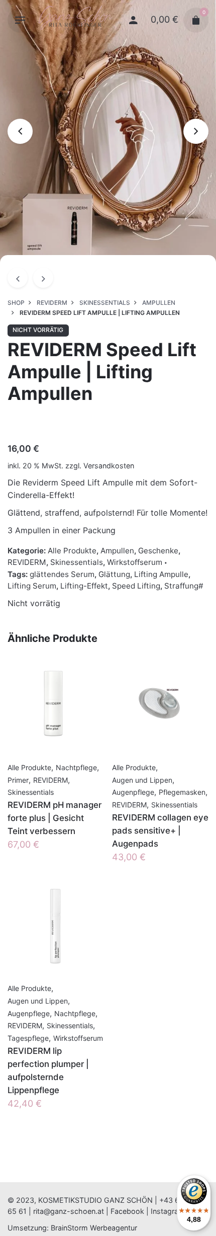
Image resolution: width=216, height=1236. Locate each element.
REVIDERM (27, 562)
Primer (18, 780)
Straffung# (183, 586)
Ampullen (117, 550)
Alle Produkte (72, 550)
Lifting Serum (32, 586)
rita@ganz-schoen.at (68, 1211)
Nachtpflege (76, 767)
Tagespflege (28, 1038)
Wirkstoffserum (134, 562)
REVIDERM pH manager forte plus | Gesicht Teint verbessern (54, 818)
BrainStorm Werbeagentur (94, 1227)
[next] (43, 278)
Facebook (127, 1211)
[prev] (18, 278)
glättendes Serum (62, 574)
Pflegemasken (182, 792)
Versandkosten (108, 465)
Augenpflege (133, 792)
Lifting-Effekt (84, 586)
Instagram (168, 1211)
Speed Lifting (136, 586)
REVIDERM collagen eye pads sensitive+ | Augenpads (160, 830)
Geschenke (158, 550)
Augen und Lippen (142, 780)
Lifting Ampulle (161, 574)
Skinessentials (76, 562)
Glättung (114, 574)
